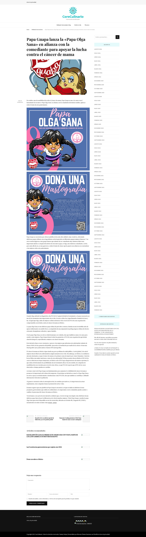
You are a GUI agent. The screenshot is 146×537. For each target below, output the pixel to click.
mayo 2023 (97, 203)
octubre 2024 (98, 136)
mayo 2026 (97, 61)
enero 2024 (97, 171)
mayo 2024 (97, 156)
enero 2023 (97, 219)
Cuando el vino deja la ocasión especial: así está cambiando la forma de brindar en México (106, 354)
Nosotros (87, 25)
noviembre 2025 (99, 84)
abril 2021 (97, 302)
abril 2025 (97, 112)
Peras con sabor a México (35, 459)
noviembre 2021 (99, 274)
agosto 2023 (98, 191)
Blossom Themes (81, 534)
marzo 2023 (97, 211)
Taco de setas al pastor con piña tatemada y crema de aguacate (105, 343)
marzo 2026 (97, 69)
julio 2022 (97, 242)
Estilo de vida (77, 25)
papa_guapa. (53, 402)
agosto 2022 (98, 239)
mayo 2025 (97, 108)
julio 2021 (97, 290)
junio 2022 (97, 246)
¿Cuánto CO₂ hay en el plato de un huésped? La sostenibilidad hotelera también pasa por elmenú (106, 348)
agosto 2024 (98, 144)
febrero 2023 (98, 215)
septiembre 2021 (99, 282)
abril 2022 (97, 254)
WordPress (96, 534)
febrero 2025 (98, 120)
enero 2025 (97, 124)
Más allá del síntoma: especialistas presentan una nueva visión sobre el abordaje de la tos (105, 338)
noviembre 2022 (99, 227)
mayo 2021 (97, 298)
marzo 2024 (97, 163)
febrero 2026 (98, 73)
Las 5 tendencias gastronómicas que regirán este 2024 (44, 447)
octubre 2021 (98, 278)
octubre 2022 (98, 231)
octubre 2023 (98, 183)
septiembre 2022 (99, 235)
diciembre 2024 (99, 128)
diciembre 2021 (98, 270)
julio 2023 (97, 195)
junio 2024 (97, 152)
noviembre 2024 (99, 132)
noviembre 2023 (99, 179)
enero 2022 (97, 266)
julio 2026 (97, 53)
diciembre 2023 (98, 175)
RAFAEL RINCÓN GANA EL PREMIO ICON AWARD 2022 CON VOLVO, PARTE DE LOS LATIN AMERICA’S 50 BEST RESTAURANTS (52, 435)
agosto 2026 (98, 49)
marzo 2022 (97, 258)
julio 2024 (97, 148)
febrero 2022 (98, 262)
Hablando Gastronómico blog (64, 25)
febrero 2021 (98, 310)
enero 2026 (97, 77)
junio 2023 (97, 199)
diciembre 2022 (98, 223)
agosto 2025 (98, 96)
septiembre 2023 (99, 187)
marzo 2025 (97, 116)
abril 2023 (97, 207)
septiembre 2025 (99, 92)
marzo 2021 (97, 306)
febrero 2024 (98, 167)
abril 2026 (97, 65)
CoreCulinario (73, 16)
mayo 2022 (97, 250)
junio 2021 (97, 294)
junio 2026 (97, 57)
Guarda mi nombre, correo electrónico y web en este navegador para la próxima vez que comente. (54, 498)
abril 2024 (97, 160)
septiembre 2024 (99, 140)
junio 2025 (97, 104)
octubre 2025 (98, 88)
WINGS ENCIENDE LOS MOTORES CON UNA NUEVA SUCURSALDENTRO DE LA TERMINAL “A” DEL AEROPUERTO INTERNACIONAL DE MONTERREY (106, 331)
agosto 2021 (98, 286)
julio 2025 (97, 100)
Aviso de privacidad (31, 2)
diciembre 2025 (98, 80)
